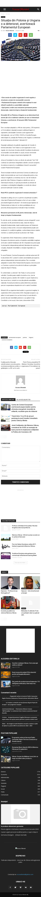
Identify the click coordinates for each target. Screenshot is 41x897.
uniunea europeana (7, 339)
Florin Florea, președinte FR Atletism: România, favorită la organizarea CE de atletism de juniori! (30, 365)
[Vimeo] (20, 887)
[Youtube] (31, 887)
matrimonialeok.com (8, 709)
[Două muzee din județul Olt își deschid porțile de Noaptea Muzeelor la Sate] (5, 674)
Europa (8, 14)
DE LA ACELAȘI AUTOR (23, 399)
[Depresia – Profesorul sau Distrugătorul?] (10, 582)
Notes (3, 724)
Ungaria (31, 337)
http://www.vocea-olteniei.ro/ (20, 390)
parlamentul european (15, 337)
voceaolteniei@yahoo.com (25, 874)
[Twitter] (15, 887)
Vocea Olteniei (10, 30)
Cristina (4, 717)
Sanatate (4, 588)
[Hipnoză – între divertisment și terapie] (30, 582)
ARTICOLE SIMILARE (8, 399)
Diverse (3, 608)
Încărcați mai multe (20, 562)
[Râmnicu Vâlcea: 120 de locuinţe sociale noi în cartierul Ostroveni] (5, 537)
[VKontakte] (26, 887)
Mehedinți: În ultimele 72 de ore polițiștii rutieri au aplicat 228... (30, 613)
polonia (25, 337)
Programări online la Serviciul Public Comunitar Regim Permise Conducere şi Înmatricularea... (24, 739)
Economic (4, 409)
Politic (3, 792)
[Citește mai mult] (20, 835)
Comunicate (4, 795)
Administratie (5, 430)
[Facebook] (10, 887)
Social (3, 789)
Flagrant (3, 786)
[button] (38, 9)
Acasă (2, 14)
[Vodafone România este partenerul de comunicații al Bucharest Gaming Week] (5, 556)
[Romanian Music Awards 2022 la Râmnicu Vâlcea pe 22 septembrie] (5, 749)
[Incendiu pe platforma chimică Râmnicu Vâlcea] (10, 602)
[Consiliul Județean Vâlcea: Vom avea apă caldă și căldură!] (5, 665)
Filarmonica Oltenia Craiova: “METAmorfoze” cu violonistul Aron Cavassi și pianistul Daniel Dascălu (19, 711)
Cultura (3, 780)
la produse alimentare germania (12, 826)
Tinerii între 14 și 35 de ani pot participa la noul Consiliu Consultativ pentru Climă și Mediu (24, 418)
